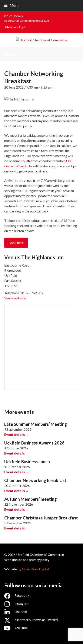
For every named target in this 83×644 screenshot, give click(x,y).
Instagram (21, 603)
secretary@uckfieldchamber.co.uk (26, 20)
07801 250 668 (14, 16)
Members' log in (15, 27)
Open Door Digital (35, 569)
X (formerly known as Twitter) (36, 620)
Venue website (15, 298)
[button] (12, 5)
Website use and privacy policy (26, 560)
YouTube (21, 628)
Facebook (21, 595)
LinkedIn (20, 612)
